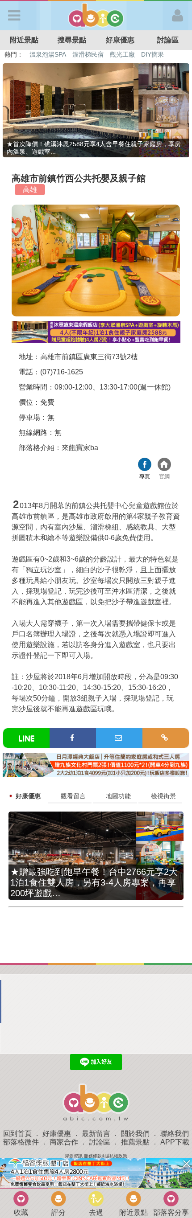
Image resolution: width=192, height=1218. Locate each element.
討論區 (99, 1142)
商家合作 (64, 1142)
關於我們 (135, 1133)
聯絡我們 (174, 1133)
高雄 (30, 189)
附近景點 (24, 40)
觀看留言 (73, 796)
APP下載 (174, 1142)
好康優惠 (120, 40)
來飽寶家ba (80, 447)
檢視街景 (163, 796)
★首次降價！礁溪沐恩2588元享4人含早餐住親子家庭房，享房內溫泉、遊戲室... (94, 147)
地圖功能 (118, 796)
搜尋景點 (72, 40)
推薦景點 (135, 1142)
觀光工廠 (122, 54)
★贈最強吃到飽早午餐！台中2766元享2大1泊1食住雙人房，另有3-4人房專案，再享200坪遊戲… (94, 882)
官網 (164, 465)
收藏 (21, 1212)
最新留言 (96, 1133)
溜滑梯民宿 (88, 54)
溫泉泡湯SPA (47, 54)
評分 (58, 1212)
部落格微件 (21, 1142)
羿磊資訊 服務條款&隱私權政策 (96, 1155)
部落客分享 (171, 1212)
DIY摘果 (152, 54)
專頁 (144, 465)
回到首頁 (17, 1133)
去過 (96, 1212)
